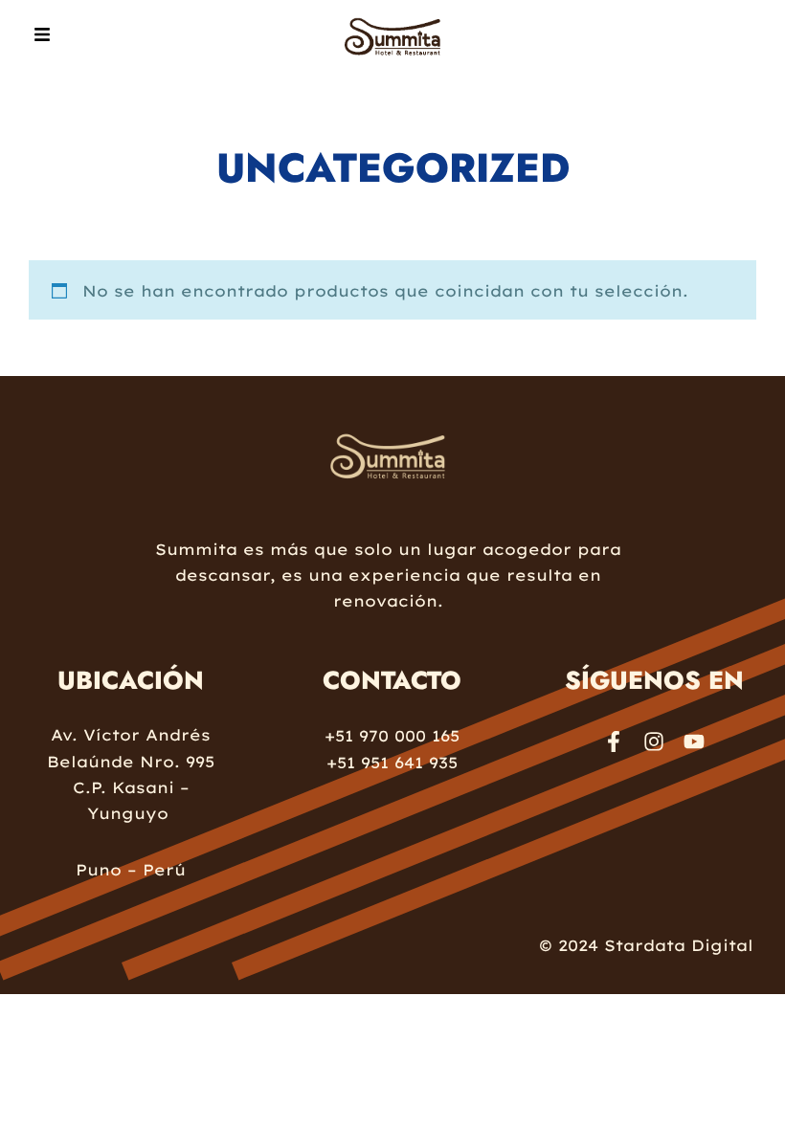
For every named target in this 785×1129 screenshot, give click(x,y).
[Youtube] (694, 741)
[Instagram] (653, 741)
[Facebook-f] (613, 741)
